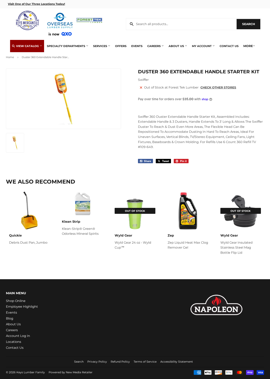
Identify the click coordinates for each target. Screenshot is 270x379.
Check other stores (218, 87)
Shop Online (15, 301)
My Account (202, 46)
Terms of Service (145, 361)
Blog (9, 318)
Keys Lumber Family (30, 372)
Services (100, 46)
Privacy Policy (97, 361)
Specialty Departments (66, 46)
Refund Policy (120, 361)
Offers (121, 46)
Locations (13, 342)
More (248, 46)
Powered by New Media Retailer (71, 372)
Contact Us (229, 46)
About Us (177, 46)
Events (137, 46)
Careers (154, 46)
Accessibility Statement (176, 361)
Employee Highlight (22, 306)
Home (10, 57)
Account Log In (18, 336)
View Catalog (27, 46)
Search (251, 24)
